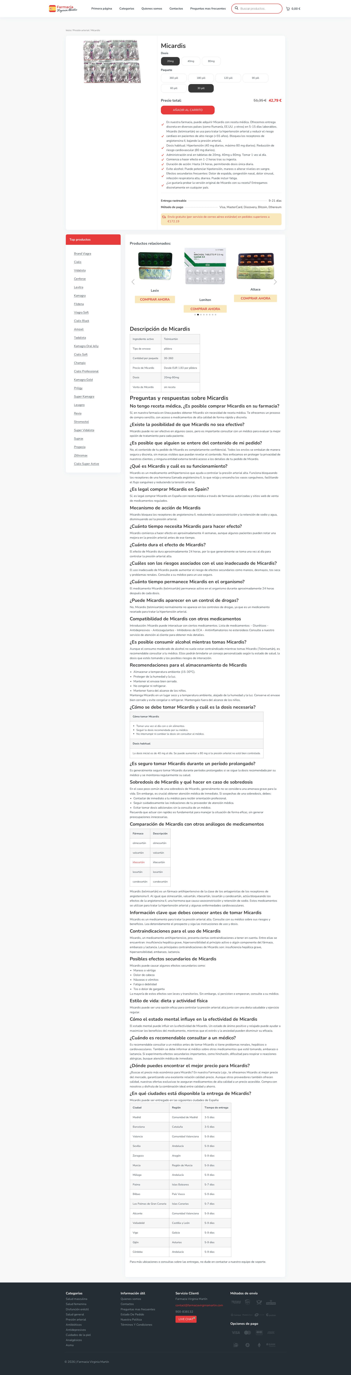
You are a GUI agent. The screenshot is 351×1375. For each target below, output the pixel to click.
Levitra (78, 287)
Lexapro (79, 405)
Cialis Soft (81, 354)
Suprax (78, 439)
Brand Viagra (82, 254)
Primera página (101, 9)
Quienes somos (151, 9)
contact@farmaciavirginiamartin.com (199, 1305)
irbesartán (139, 862)
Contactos (176, 9)
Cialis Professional (86, 371)
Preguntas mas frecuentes (208, 9)
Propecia (79, 447)
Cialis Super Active (86, 464)
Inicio (68, 30)
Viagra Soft (81, 312)
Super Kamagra (84, 397)
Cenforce (80, 279)
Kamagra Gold (83, 380)
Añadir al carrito (188, 110)
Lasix (155, 290)
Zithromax (80, 455)
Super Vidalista (84, 430)
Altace (255, 289)
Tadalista (80, 338)
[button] (155, 299)
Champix (80, 363)
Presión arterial (81, 30)
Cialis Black (81, 321)
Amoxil (79, 329)
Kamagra (80, 296)
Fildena (79, 304)
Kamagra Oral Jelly (86, 346)
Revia (77, 413)
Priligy (78, 388)
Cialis (77, 262)
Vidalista (80, 270)
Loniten (205, 299)
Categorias (126, 9)
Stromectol (81, 422)
